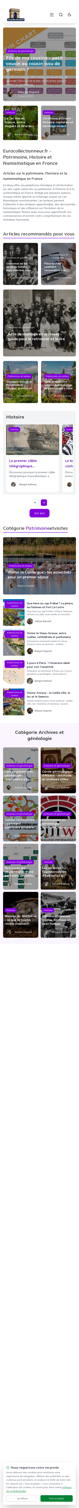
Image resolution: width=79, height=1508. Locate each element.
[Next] (44, 502)
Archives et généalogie (21, 50)
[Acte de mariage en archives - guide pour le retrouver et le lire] (39, 323)
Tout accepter (56, 1498)
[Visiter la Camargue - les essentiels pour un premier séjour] (39, 566)
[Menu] (52, 15)
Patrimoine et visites (19, 376)
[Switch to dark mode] (69, 14)
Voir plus (39, 513)
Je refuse (22, 1498)
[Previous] (35, 502)
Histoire (10, 112)
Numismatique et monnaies (58, 256)
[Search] (61, 15)
